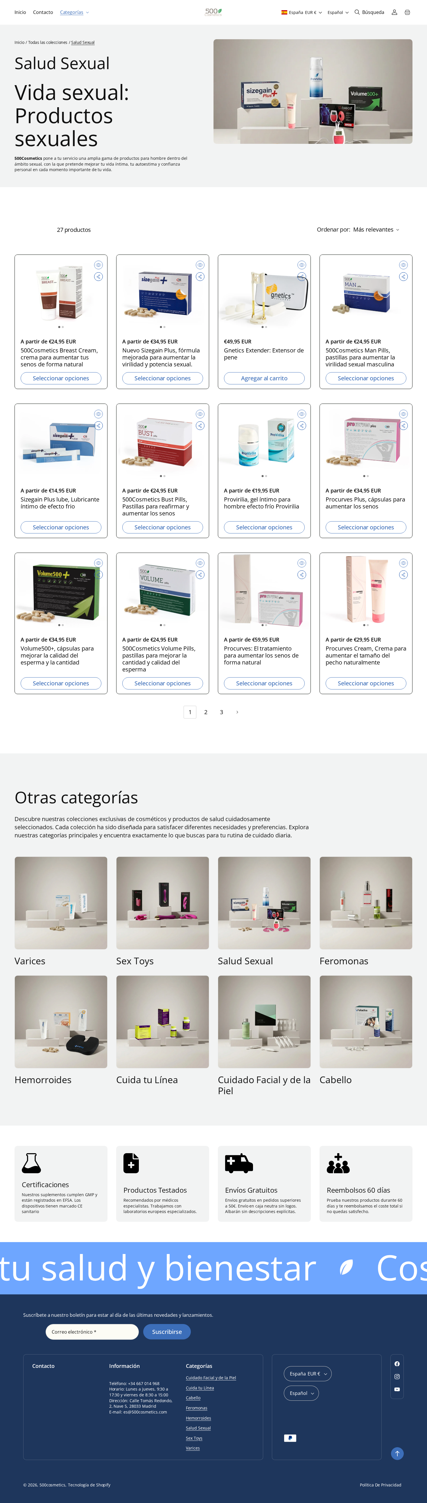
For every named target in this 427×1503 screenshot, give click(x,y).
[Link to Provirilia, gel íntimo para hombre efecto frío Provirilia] (264, 442)
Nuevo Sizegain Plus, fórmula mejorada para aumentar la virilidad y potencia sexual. (161, 357)
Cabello (336, 1079)
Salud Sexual (245, 960)
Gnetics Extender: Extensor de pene (264, 354)
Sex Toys (135, 960)
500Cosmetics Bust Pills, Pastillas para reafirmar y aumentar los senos (155, 506)
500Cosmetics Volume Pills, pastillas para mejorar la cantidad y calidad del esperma (158, 659)
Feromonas (344, 960)
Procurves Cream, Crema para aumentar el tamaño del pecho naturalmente (366, 655)
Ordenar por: (333, 229)
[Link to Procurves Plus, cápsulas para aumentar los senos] (366, 442)
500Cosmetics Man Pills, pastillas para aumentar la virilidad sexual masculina (360, 357)
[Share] (98, 276)
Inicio (19, 42)
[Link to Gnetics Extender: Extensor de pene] (264, 293)
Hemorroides (43, 1079)
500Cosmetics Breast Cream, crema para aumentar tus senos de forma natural (59, 357)
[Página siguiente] (237, 712)
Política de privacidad (380, 1485)
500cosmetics (53, 1485)
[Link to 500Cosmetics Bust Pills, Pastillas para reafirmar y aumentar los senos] (162, 442)
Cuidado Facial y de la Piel (264, 1085)
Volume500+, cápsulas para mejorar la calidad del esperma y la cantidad (57, 655)
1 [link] (190, 712)
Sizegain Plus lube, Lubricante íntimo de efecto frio (60, 503)
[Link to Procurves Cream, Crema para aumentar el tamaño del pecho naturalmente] (366, 591)
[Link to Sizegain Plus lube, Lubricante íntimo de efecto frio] (61, 442)
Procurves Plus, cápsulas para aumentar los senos (365, 503)
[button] (74, 12)
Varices (30, 960)
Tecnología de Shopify (89, 1485)
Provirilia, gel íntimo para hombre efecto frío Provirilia (261, 503)
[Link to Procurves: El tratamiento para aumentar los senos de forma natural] (264, 591)
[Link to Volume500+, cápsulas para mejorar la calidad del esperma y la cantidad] (61, 591)
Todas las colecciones (47, 42)
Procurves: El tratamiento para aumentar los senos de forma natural (261, 655)
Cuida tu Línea (147, 1079)
